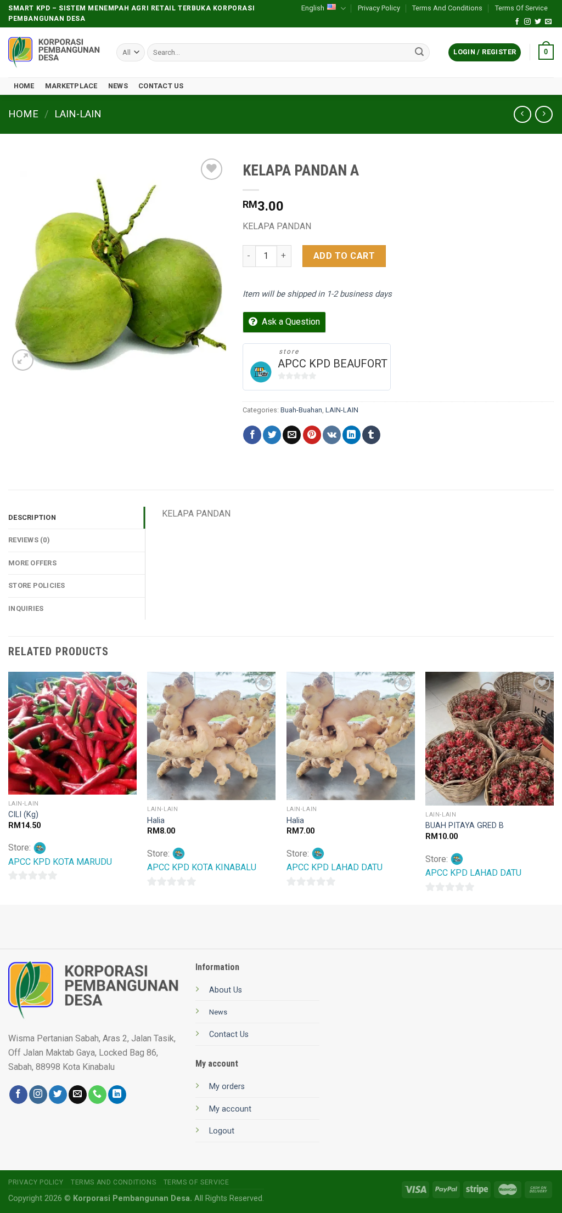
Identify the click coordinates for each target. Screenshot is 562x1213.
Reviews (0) (29, 540)
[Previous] (9, 787)
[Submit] (419, 52)
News (118, 86)
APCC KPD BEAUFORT (332, 363)
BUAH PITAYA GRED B (464, 825)
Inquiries (25, 608)
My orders (227, 1086)
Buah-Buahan (301, 410)
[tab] (76, 518)
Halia (156, 820)
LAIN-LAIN (78, 114)
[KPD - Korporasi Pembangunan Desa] (54, 52)
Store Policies (36, 585)
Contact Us (161, 86)
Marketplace (71, 86)
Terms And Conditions (447, 8)
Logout (221, 1131)
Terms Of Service (521, 8)
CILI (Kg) (23, 814)
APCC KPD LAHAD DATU (334, 867)
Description (32, 517)
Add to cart (344, 256)
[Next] (553, 787)
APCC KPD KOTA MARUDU (60, 862)
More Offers (32, 563)
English (312, 8)
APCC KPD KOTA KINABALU (201, 867)
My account (230, 1109)
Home (24, 86)
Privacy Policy (379, 8)
